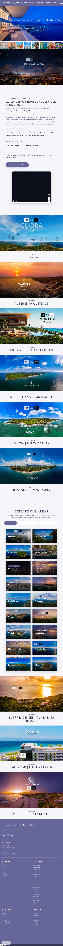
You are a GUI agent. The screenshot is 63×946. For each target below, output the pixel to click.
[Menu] (61, 3)
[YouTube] (12, 835)
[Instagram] (8, 835)
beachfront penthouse (30, 115)
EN (1, 945)
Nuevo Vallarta (38, 133)
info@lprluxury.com (9, 853)
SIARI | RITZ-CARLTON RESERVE (31, 397)
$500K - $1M (18, 145)
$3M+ (38, 145)
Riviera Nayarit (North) (49, 523)
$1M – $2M (35, 922)
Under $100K (36, 913)
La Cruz (14, 135)
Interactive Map (6, 870)
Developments (6, 865)
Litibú (51, 133)
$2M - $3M (32, 145)
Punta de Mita (42, 115)
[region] (31, 187)
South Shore (36, 896)
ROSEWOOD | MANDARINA (31, 490)
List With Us (5, 877)
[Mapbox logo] (16, 201)
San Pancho (36, 869)
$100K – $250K (37, 915)
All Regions (10, 523)
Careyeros (43, 135)
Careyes (35, 902)
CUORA (31, 255)
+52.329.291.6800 (8, 848)
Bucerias (35, 878)
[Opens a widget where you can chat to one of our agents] (6, 943)
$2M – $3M (35, 924)
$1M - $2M (26, 145)
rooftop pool (43, 117)
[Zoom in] (49, 198)
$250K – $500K (37, 918)
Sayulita (46, 133)
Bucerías (22, 117)
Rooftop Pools (6, 920)
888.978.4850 (6, 842)
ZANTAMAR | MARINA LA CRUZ (31, 767)
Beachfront (5, 913)
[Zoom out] (49, 200)
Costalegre (35, 905)
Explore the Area (6, 867)
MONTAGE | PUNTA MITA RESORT (31, 350)
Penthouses (5, 915)
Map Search (5, 924)
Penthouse (16, 155)
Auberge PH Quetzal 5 (31, 303)
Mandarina (20, 135)
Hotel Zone (35, 889)
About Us (4, 874)
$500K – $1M (36, 920)
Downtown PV (36, 892)
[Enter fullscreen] (49, 195)
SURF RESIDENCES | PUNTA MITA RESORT (31, 719)
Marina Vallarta (29, 133)
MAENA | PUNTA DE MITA (31, 443)
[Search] (58, 3)
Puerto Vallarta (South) (28, 523)
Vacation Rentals (6, 872)
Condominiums (6, 918)
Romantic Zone (37, 894)
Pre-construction (6, 922)
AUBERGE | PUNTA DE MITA (31, 814)
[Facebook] (3, 835)
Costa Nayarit (36, 867)
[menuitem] (7, 3)
